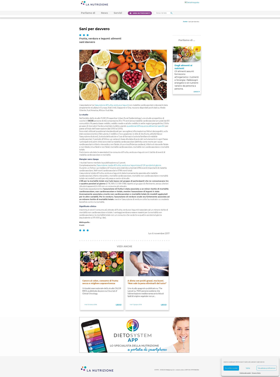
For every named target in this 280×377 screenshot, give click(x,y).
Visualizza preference (267, 368)
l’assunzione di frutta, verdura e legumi (111, 105)
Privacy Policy (256, 373)
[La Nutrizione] (94, 3)
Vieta (248, 368)
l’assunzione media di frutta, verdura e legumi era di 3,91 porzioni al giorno (129, 165)
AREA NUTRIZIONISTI (141, 13)
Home (185, 21)
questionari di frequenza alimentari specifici (146, 126)
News (104, 12)
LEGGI (118, 305)
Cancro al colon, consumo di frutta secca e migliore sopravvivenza (100, 282)
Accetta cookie (231, 368)
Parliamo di (88, 12)
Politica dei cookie (245, 373)
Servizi (118, 12)
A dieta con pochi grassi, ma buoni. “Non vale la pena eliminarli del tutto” (147, 282)
